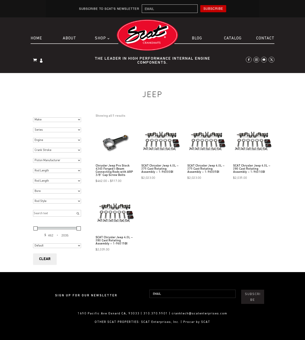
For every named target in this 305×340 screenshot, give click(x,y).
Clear (44, 259)
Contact (265, 39)
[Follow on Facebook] (249, 60)
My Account (41, 61)
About (69, 39)
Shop (100, 39)
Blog (197, 39)
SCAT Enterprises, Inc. (161, 322)
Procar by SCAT (196, 322)
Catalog (233, 39)
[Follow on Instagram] (256, 60)
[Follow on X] (271, 60)
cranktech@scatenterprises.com (199, 313)
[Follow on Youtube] (264, 60)
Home (36, 39)
